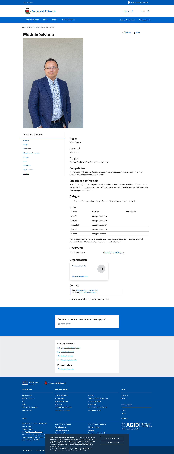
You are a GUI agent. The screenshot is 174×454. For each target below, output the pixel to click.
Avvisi (123, 398)
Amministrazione (32, 27)
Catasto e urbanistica (61, 395)
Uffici (23, 401)
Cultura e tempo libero (94, 401)
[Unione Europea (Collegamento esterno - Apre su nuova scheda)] (31, 383)
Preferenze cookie (86, 448)
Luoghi (123, 410)
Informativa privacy (94, 427)
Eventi (123, 413)
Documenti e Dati (27, 410)
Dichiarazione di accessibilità (96, 433)
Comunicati (124, 395)
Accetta (114, 442)
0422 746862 (28, 429)
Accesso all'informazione (127, 20)
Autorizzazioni (59, 404)
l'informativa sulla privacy (78, 450)
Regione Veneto (28, 2)
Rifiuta (113, 438)
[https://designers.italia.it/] (136, 425)
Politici (41, 27)
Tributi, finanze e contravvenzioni (98, 398)
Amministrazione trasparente (97, 424)
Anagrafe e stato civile (61, 401)
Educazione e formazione (62, 410)
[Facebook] (131, 11)
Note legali (91, 430)
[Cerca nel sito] (148, 11)
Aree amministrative (28, 398)
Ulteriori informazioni (80, 276)
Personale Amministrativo (29, 407)
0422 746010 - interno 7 (88, 292)
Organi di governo (27, 395)
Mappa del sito (27, 450)
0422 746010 (28, 426)
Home (23, 27)
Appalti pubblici (92, 404)
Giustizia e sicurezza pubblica (63, 407)
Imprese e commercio (94, 410)
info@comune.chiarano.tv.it (87, 290)
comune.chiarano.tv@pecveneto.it (34, 435)
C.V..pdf (112, 252)
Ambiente (91, 395)
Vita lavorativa (59, 398)
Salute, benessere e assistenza (97, 407)
